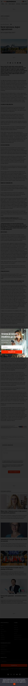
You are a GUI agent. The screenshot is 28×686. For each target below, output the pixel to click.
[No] (26, 682)
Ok (14, 684)
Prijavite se (11, 352)
